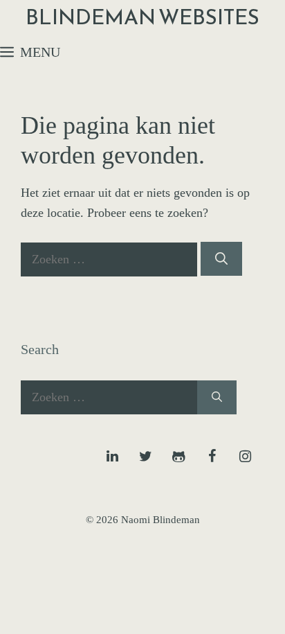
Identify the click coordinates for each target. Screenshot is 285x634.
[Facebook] (212, 456)
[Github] (178, 456)
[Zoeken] (221, 259)
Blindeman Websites (142, 17)
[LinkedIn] (112, 456)
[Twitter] (145, 456)
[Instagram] (245, 456)
